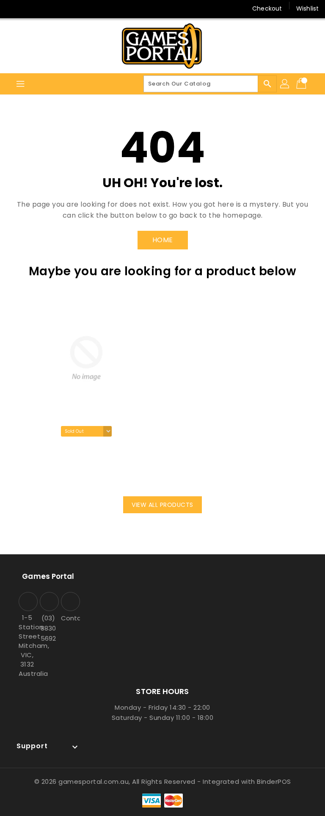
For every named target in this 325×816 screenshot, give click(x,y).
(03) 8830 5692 (48, 628)
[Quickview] (38, 473)
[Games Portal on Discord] (45, 8)
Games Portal (48, 576)
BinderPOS (274, 781)
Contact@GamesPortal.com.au (69, 618)
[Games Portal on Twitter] (29, 8)
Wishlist (307, 8)
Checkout (267, 8)
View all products (162, 505)
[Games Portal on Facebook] (13, 8)
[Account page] (285, 83)
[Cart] (302, 83)
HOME (162, 240)
